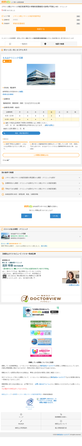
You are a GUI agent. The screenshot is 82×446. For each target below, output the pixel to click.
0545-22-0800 (8, 94)
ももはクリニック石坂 (13, 58)
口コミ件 (8, 61)
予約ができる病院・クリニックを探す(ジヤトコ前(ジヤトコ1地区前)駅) (30, 189)
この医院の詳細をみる (41, 155)
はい (26, 216)
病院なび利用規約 (21, 428)
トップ (21, 417)
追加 (78, 20)
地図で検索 (60, 44)
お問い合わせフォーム (42, 384)
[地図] (21, 91)
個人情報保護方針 (61, 428)
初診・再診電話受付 (22, 133)
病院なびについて (61, 424)
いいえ (55, 216)
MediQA (21, 424)
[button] (4, 276)
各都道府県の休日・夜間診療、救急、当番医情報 (21, 194)
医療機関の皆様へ (61, 417)
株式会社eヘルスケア (47, 366)
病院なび (5, 2)
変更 (78, 16)
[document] (41, 108)
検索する (41, 29)
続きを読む (49, 125)
